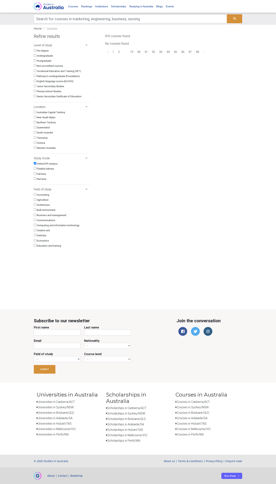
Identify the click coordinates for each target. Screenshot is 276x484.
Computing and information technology (57, 225)
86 (182, 52)
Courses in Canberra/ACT (193, 402)
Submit (44, 369)
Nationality (92, 341)
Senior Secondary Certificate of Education (58, 96)
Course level (93, 354)
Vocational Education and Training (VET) (58, 71)
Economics (42, 240)
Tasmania (42, 137)
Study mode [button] (42, 158)
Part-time (41, 179)
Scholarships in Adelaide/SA (125, 424)
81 (146, 52)
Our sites (230, 475)
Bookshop (76, 475)
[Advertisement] (62, 274)
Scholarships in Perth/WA (123, 440)
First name (41, 327)
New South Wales (46, 117)
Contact (62, 475)
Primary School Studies (48, 91)
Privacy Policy (214, 461)
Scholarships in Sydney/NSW (126, 413)
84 (168, 52)
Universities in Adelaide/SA (55, 418)
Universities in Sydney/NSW (56, 407)
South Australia (44, 132)
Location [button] (39, 107)
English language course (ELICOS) (54, 81)
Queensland (43, 127)
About (51, 475)
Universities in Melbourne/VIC (57, 429)
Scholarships (118, 6)
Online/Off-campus (47, 163)
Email (37, 341)
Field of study (43, 354)
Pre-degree (42, 50)
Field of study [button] (42, 189)
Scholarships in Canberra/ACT (126, 408)
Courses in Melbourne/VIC (194, 429)
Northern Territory (46, 122)
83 (160, 52)
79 (131, 52)
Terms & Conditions (190, 461)
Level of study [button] (43, 45)
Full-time (41, 174)
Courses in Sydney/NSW (193, 407)
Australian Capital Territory (50, 112)
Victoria (40, 142)
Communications (45, 220)
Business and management (51, 215)
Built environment (45, 210)
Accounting (42, 194)
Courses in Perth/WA (190, 434)
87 (190, 52)
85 (175, 52)
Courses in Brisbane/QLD (193, 412)
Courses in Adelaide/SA (192, 418)
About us (169, 461)
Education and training (48, 245)
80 (138, 52)
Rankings (86, 6)
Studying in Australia (141, 6)
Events (170, 6)
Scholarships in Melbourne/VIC (127, 435)
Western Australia (46, 148)
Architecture (43, 204)
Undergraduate (44, 55)
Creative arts (43, 230)
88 (197, 52)
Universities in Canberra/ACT (56, 402)
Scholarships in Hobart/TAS (125, 430)
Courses (73, 6)
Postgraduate (43, 60)
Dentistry (41, 235)
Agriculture (42, 199)
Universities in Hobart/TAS (55, 423)
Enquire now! (233, 461)
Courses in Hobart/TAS (192, 423)
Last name (91, 327)
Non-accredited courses (49, 65)
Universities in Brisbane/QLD (56, 412)
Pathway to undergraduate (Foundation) (58, 76)
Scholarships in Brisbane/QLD (126, 419)
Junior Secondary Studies (50, 86)
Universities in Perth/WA (53, 434)
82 (153, 52)
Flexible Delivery (45, 168)
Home (38, 28)
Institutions (101, 6)
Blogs (159, 6)
